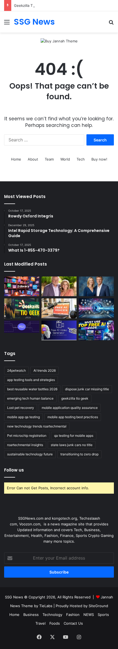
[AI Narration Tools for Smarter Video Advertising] (59, 308)
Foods (54, 623)
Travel (40, 623)
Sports (103, 614)
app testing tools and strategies (31, 380)
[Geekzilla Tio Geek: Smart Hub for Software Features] (21, 308)
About (33, 159)
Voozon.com (29, 524)
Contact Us (73, 623)
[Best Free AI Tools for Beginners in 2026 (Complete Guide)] (96, 330)
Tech (81, 159)
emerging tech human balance (30, 398)
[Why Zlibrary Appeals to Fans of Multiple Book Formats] (21, 286)
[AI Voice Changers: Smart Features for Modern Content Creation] (96, 308)
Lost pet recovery (20, 408)
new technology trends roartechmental (36, 426)
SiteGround (98, 606)
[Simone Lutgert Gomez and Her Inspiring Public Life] (59, 286)
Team (49, 159)
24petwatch (16, 370)
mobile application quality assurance (70, 408)
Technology (52, 614)
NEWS (88, 614)
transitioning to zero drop (79, 454)
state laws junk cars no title (71, 445)
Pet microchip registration (26, 435)
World (65, 159)
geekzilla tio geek (74, 398)
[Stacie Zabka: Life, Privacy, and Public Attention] (96, 286)
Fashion (73, 614)
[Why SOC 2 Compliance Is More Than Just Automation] (21, 327)
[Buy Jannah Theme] (59, 41)
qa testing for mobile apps (73, 435)
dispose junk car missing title (87, 389)
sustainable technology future (30, 454)
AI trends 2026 (44, 370)
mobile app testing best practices (72, 417)
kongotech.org (64, 518)
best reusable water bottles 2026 (32, 389)
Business (31, 614)
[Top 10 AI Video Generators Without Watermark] (59, 330)
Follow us (14, 470)
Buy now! (99, 159)
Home (16, 159)
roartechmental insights (25, 445)
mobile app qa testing (23, 417)
